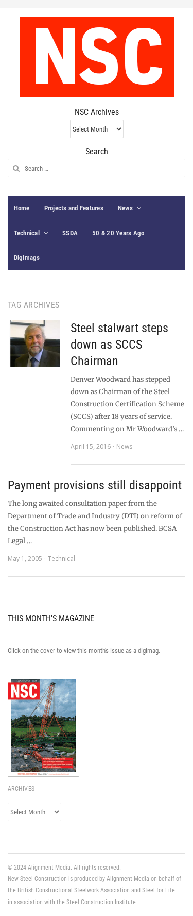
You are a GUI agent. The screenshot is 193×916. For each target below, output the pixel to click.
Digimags (27, 257)
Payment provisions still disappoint (95, 485)
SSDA (70, 233)
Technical (27, 233)
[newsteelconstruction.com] (97, 57)
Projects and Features (73, 208)
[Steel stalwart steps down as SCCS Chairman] (34, 343)
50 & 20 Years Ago (118, 233)
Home (22, 208)
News (125, 208)
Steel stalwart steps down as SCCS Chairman (119, 344)
